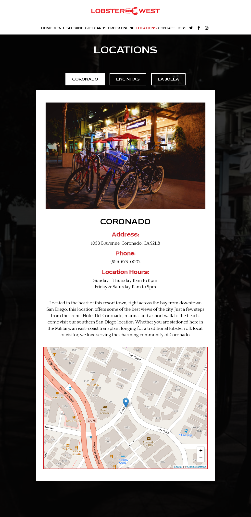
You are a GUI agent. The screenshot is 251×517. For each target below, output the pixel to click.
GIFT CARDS (95, 28)
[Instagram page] (207, 28)
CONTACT (166, 28)
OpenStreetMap (196, 467)
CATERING (74, 28)
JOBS (181, 28)
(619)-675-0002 (125, 262)
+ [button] (200, 451)
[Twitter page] (191, 28)
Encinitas (128, 79)
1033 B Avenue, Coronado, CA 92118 (125, 243)
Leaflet (178, 467)
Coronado (85, 79)
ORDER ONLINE (121, 28)
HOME (46, 28)
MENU (58, 28)
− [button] (200, 458)
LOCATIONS (146, 28)
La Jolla (168, 79)
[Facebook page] (199, 28)
